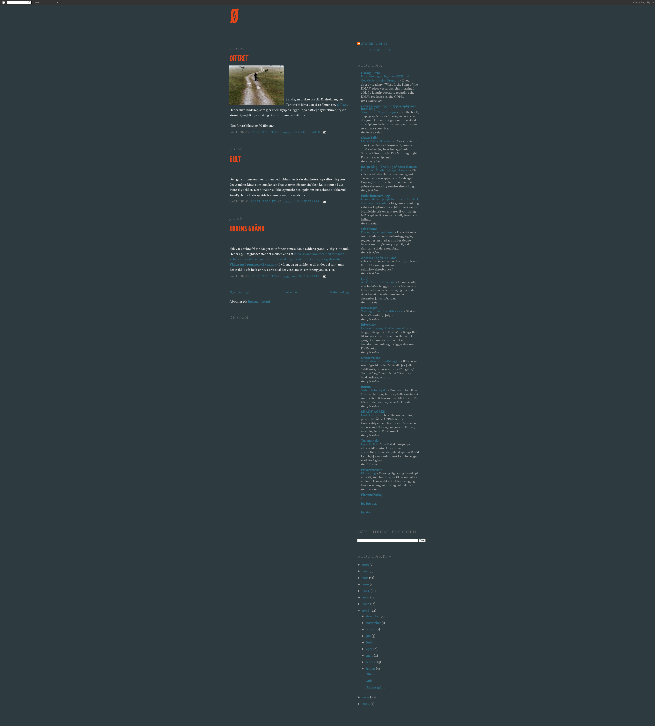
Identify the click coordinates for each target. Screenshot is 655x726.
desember (373, 616)
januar (371, 669)
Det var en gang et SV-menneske (384, 328)
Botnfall (366, 387)
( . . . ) (365, 279)
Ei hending (369, 473)
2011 (365, 578)
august (371, 629)
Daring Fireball (371, 73)
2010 (366, 584)
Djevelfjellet (369, 444)
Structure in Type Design (379, 112)
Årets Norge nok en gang (378, 282)
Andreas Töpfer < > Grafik (379, 258)
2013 (365, 565)
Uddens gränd (246, 229)
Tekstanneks (370, 441)
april (369, 649)
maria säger (369, 308)
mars (370, 655)
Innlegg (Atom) (259, 301)
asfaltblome (369, 229)
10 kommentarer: (307, 276)
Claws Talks (369, 138)
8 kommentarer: (308, 132)
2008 (366, 597)
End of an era (370, 415)
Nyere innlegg (239, 292)
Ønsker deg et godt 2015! (378, 232)
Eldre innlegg (339, 292)
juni (369, 642)
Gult (235, 160)
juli (368, 636)
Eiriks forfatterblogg (375, 196)
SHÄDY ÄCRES (373, 412)
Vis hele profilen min (375, 50)
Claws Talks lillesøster (376, 141)
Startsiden (289, 292)
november (373, 623)
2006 (366, 610)
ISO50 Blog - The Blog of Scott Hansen (389, 167)
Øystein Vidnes (374, 44)
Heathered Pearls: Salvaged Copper (385, 170)
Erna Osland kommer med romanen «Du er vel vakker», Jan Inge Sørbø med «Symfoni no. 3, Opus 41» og (286, 259)
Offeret (239, 59)
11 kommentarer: (306, 202)
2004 (366, 704)
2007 (366, 604)
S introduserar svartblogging (381, 361)
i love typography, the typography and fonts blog (388, 107)
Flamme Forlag (371, 495)
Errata (365, 512)
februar (371, 662)
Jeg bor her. (369, 503)
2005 (366, 697)
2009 (366, 591)
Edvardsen (368, 325)
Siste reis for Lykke (374, 390)
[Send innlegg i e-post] (324, 132)
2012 (365, 571)
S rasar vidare (370, 358)
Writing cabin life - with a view (382, 311)
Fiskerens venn (371, 470)
